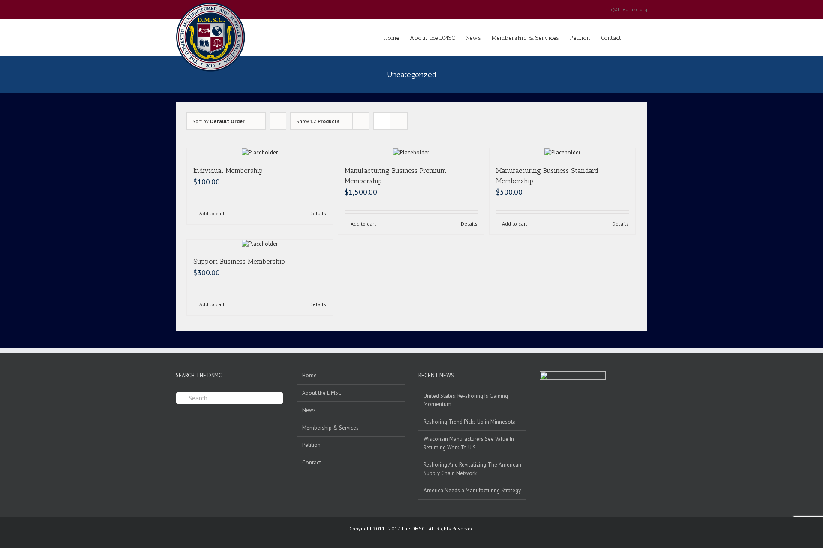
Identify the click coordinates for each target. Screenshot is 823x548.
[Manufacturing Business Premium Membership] (411, 152)
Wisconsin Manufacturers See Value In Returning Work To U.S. (469, 443)
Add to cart (212, 213)
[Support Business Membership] (260, 244)
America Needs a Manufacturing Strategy (472, 490)
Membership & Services (330, 427)
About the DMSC (322, 393)
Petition (311, 445)
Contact (311, 462)
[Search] (634, 37)
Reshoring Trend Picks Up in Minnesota (470, 421)
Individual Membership (228, 170)
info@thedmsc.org (625, 9)
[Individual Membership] (260, 152)
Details (317, 213)
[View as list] (398, 121)
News (309, 410)
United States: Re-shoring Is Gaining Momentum (466, 400)
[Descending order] (278, 121)
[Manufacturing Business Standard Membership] (562, 152)
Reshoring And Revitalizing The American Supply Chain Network (472, 469)
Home (309, 375)
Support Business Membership (239, 261)
